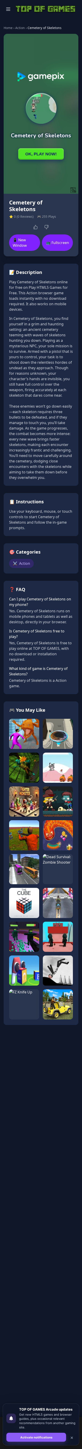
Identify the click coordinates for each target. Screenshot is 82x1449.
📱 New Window (20, 242)
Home (8, 28)
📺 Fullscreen (57, 242)
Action (20, 28)
